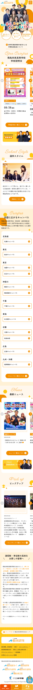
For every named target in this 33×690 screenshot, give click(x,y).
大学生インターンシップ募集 (9, 655)
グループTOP (8, 632)
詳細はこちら (16, 199)
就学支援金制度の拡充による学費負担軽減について (17, 46)
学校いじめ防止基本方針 (19, 649)
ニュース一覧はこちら (16, 453)
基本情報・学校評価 (6, 647)
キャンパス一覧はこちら (16, 376)
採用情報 (17, 652)
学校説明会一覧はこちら (16, 125)
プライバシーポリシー (7, 652)
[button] (30, 80)
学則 (15, 647)
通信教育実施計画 (6, 649)
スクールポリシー (23, 647)
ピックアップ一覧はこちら (16, 543)
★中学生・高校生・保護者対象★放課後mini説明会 (15, 112)
